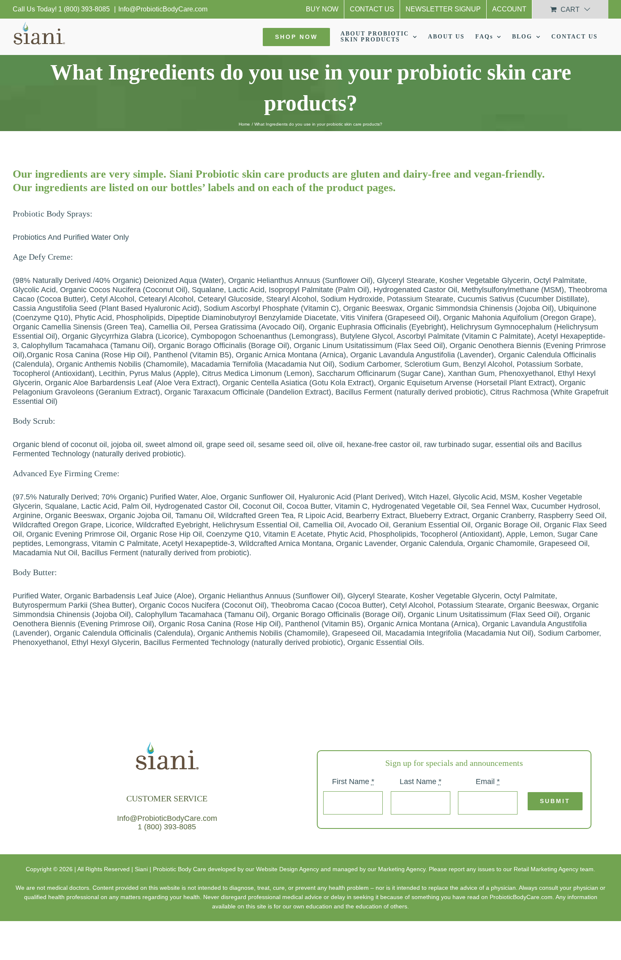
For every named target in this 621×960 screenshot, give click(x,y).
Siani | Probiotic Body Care (170, 869)
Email (488, 782)
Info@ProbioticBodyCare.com (162, 9)
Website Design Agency (287, 869)
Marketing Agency (401, 869)
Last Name (420, 782)
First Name (353, 782)
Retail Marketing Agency (546, 869)
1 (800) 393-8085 (85, 9)
